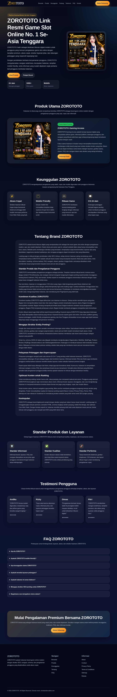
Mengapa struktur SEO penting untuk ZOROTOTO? (28, 587)
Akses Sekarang (58, 630)
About (83, 659)
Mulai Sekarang (102, 3)
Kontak (79, 3)
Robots (84, 676)
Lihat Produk (13, 75)
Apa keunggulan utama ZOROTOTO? (23, 565)
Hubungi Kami (64, 156)
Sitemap (84, 673)
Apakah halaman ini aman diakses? (23, 580)
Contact (84, 663)
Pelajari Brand (28, 75)
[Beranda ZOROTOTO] (15, 3)
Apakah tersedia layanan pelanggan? (24, 572)
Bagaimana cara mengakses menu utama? (25, 594)
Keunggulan (54, 3)
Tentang (61, 3)
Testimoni (68, 3)
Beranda (40, 3)
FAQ (74, 3)
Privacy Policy (86, 666)
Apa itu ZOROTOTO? (18, 551)
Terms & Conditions (88, 669)
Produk (47, 3)
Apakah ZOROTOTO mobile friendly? (23, 558)
